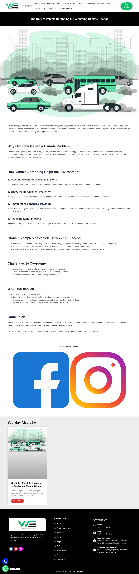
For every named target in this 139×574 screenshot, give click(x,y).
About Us (59, 3)
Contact (37, 8)
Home (37, 3)
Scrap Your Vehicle (47, 3)
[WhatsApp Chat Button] (5, 568)
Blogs (80, 3)
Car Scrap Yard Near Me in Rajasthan (97, 3)
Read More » (17, 501)
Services (68, 3)
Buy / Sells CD (47, 8)
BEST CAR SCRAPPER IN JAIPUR (66, 8)
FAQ (74, 3)
